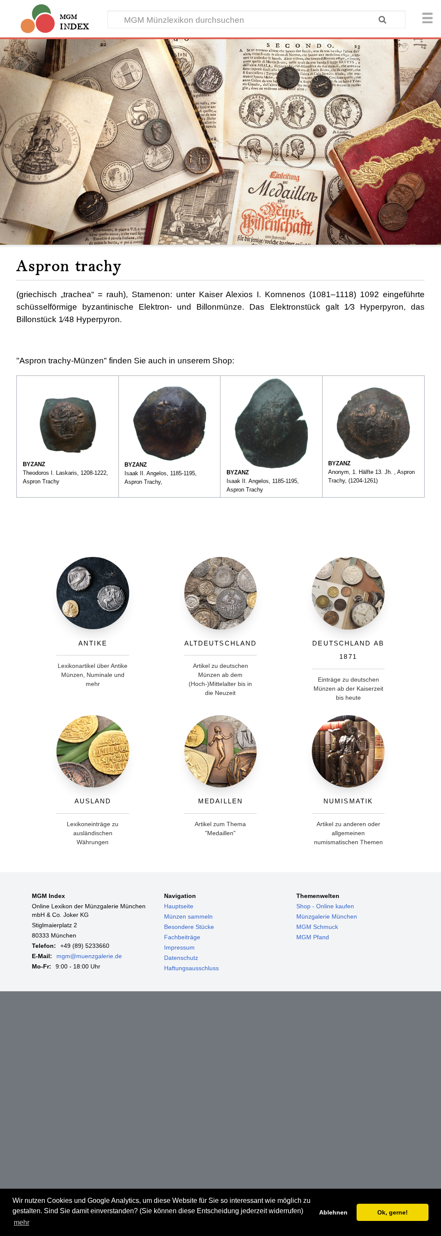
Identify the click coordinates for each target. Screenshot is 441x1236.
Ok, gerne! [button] (392, 1212)
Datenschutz (181, 957)
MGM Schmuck (317, 926)
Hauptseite (178, 906)
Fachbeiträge (182, 937)
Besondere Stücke (189, 926)
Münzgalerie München (326, 916)
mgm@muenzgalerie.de (89, 956)
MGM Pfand (312, 937)
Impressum (179, 947)
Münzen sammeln (188, 916)
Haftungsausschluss (191, 968)
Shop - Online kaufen (325, 906)
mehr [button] (21, 1222)
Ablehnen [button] (333, 1212)
